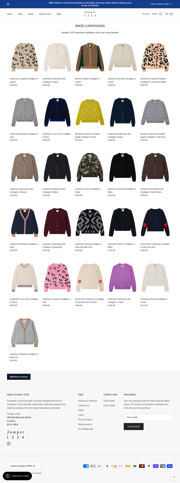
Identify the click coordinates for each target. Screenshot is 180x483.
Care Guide (109, 405)
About (30, 14)
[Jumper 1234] (90, 14)
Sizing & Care (45, 14)
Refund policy (85, 424)
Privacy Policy (85, 419)
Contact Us (83, 405)
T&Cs (81, 415)
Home (9, 14)
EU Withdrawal (85, 429)
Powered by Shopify (33, 473)
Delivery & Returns (87, 401)
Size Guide (109, 401)
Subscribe (133, 426)
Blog (59, 14)
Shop (20, 14)
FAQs (81, 410)
